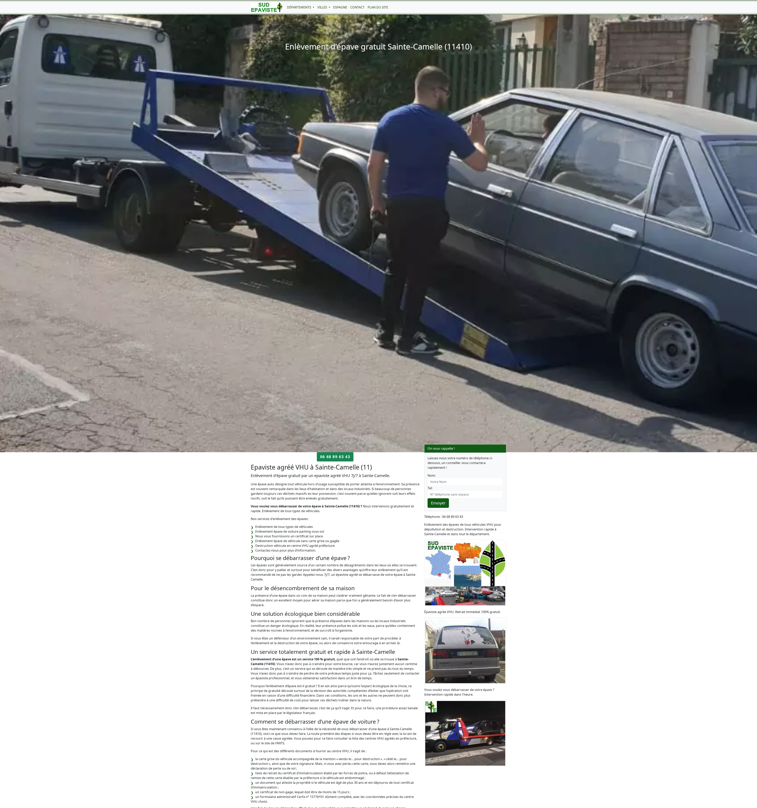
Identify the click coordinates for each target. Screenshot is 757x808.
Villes (322, 7)
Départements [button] (299, 7)
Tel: (430, 488)
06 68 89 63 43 (335, 456)
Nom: (432, 475)
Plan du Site (378, 7)
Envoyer (438, 503)
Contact (357, 7)
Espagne (340, 7)
